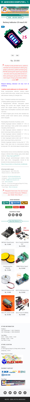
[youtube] (20, 392)
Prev (13, 55)
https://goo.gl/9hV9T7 (13, 156)
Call (25, 202)
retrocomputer (9, 181)
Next (17, 55)
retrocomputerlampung (14, 178)
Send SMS (16, 202)
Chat (6, 202)
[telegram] (20, 214)
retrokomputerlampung (14, 176)
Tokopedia (9, 207)
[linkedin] (15, 392)
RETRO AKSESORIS (19, 399)
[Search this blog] (28, 2)
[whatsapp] (16, 214)
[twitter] (13, 214)
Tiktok (22, 207)
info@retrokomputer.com (12, 180)
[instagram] (24, 392)
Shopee (16, 207)
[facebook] (9, 214)
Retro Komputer (13, 187)
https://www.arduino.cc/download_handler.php (14, 164)
